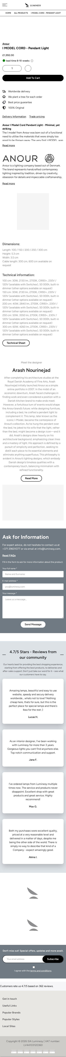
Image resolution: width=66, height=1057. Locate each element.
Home (8, 13)
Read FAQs (9, 555)
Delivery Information (14, 116)
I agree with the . (33, 970)
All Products (21, 13)
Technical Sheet (16, 342)
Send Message (33, 624)
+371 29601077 (11, 548)
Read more (8, 145)
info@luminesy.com (48, 548)
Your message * (9, 593)
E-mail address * (10, 581)
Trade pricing (37, 116)
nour (27, 132)
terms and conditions (40, 970)
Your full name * (9, 568)
